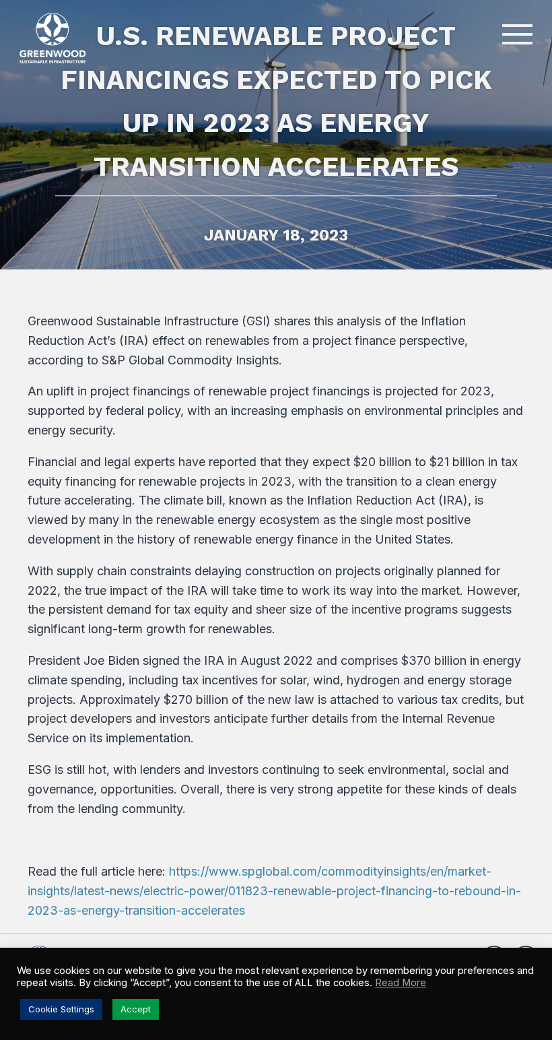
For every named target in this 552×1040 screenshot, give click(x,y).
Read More (400, 983)
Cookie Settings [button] (61, 1009)
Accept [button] (135, 1009)
